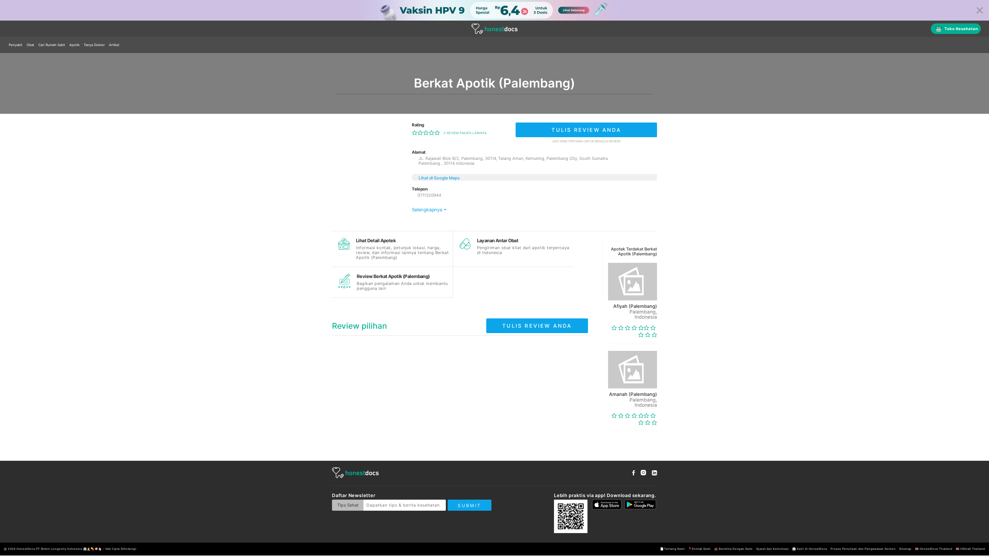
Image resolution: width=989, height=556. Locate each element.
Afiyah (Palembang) (635, 306)
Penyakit (15, 45)
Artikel (114, 45)
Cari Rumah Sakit (51, 45)
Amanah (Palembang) (633, 394)
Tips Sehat (348, 505)
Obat (30, 45)
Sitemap (905, 549)
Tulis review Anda (586, 130)
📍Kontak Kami (699, 549)
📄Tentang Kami (672, 549)
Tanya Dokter (94, 45)
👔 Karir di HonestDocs (809, 549)
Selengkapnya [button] (427, 209)
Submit (469, 505)
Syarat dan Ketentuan (772, 549)
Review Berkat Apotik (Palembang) (393, 276)
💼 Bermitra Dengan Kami (733, 549)
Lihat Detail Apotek (376, 240)
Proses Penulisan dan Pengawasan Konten (863, 549)
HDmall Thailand (972, 549)
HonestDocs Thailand (936, 549)
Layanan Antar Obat (497, 240)
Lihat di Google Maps (439, 177)
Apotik (74, 45)
